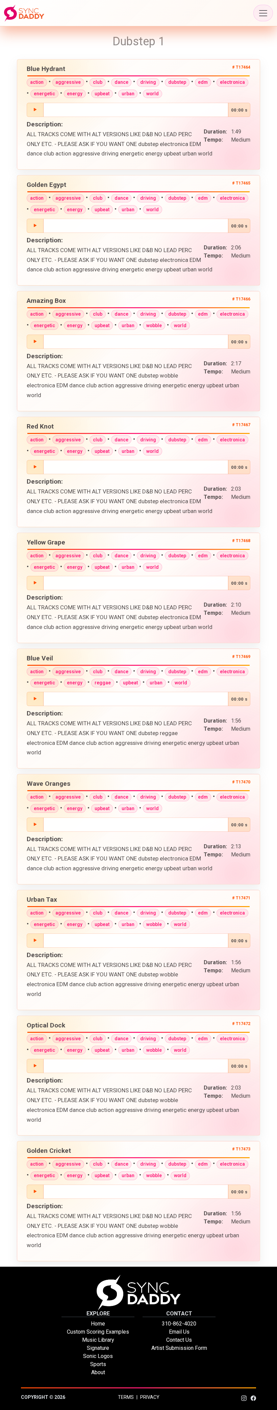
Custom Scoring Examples (98, 1332)
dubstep (177, 82)
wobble (154, 325)
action (37, 82)
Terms (126, 1397)
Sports (98, 1364)
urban (128, 93)
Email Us (179, 1332)
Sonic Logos (98, 1356)
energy (74, 93)
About (98, 1372)
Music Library (98, 1340)
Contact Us (179, 1340)
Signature (98, 1348)
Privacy (149, 1397)
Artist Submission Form (179, 1348)
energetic (44, 93)
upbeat (102, 93)
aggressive (68, 82)
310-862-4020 (179, 1323)
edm (203, 82)
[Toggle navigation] (263, 13)
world (152, 93)
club (97, 82)
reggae (103, 682)
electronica (232, 82)
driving (148, 82)
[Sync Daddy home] (24, 13)
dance (121, 82)
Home (98, 1323)
